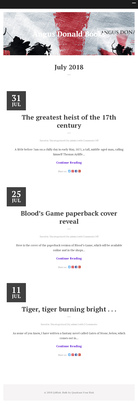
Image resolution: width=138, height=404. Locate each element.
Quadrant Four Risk (83, 392)
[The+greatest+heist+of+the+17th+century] (69, 171)
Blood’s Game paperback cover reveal (69, 217)
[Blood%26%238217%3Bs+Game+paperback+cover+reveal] (69, 267)
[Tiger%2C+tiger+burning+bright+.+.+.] (69, 355)
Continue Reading (69, 162)
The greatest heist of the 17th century (69, 121)
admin (73, 140)
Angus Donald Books (69, 34)
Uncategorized (57, 140)
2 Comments (90, 324)
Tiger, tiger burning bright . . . (69, 309)
